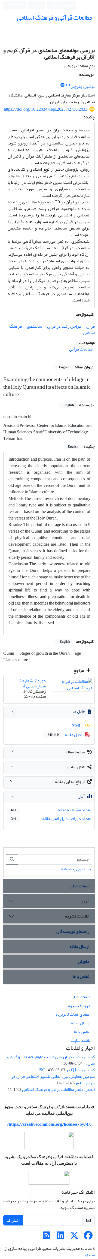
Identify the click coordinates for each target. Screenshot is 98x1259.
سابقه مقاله (75, 752)
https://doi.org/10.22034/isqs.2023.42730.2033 (45, 109)
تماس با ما (81, 976)
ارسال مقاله (79, 946)
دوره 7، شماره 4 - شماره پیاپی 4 (31, 683)
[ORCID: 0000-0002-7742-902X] (62, 85)
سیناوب (88, 1255)
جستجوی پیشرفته (76, 869)
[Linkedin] (60, 1237)
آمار (81, 796)
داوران (83, 961)
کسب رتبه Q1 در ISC (66, 1070)
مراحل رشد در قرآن (64, 326)
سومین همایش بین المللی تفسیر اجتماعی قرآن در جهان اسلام (53, 1079)
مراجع (79, 670)
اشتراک (13, 1220)
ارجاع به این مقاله (70, 781)
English (13, 5)
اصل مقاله (65, 734)
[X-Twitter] (74, 1237)
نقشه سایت (80, 1040)
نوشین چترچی (83, 86)
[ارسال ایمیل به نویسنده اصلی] (68, 85)
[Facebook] (88, 1237)
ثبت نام (37, 5)
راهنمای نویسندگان (72, 931)
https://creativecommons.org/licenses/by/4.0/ (49, 1124)
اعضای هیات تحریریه (73, 1014)
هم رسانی (76, 767)
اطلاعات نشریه (77, 916)
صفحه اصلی (79, 886)
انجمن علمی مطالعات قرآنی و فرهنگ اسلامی (58, 1089)
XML (77, 726)
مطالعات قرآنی (81, 349)
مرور (85, 901)
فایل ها (78, 711)
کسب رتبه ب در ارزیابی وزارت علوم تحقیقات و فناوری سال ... (50, 1060)
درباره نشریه (79, 1005)
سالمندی (34, 326)
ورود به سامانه (60, 5)
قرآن (90, 326)
